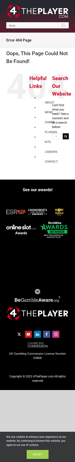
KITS (48, 141)
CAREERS (51, 151)
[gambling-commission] (38, 343)
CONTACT (51, 161)
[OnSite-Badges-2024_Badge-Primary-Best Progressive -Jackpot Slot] (54, 221)
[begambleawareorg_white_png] (37, 297)
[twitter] (19, 334)
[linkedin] (37, 334)
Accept (37, 454)
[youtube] (28, 334)
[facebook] (46, 334)
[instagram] (55, 334)
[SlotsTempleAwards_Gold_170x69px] (59, 209)
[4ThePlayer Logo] (37, 308)
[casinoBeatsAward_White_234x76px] (37, 210)
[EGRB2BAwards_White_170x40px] (15, 211)
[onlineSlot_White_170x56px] (21, 226)
